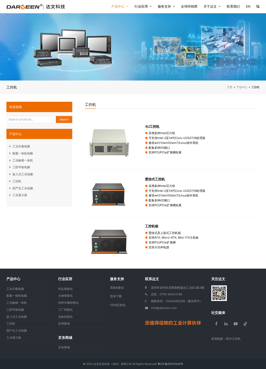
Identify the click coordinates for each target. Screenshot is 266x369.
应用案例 (64, 323)
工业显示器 (19, 195)
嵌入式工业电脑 (22, 174)
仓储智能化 (65, 295)
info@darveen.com (164, 308)
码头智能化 (65, 289)
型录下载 (116, 296)
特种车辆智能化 (68, 302)
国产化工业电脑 (22, 188)
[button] (258, 6)
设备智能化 (65, 317)
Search (64, 119)
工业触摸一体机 (22, 160)
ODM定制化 (118, 305)
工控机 (16, 181)
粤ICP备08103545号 (170, 363)
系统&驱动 (117, 287)
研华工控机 (233, 339)
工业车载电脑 (21, 146)
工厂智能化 (65, 309)
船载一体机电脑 (22, 153)
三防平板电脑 (21, 167)
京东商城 (64, 347)
